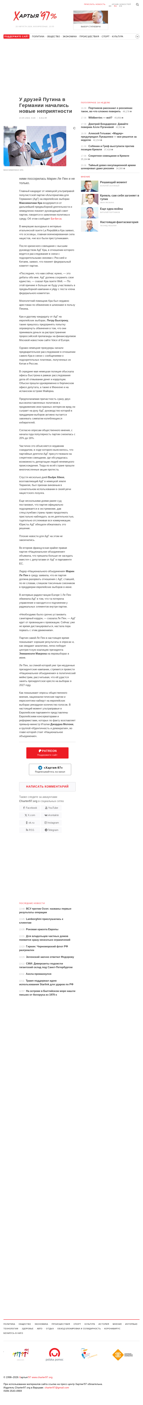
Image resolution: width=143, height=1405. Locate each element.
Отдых (50, 1329)
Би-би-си (56, 218)
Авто (40, 1329)
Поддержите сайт (47, 752)
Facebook (31, 807)
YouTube (53, 807)
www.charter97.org (42, 1377)
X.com (31, 815)
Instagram (53, 822)
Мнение (85, 177)
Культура (117, 36)
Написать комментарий (47, 786)
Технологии (10, 1329)
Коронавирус (112, 1329)
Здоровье (27, 1329)
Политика (38, 36)
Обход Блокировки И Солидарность (79, 1329)
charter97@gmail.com (57, 1387)
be (110, 6)
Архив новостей (121, 4)
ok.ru (31, 822)
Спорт (105, 36)
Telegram (53, 829)
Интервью (131, 1324)
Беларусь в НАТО (13, 1333)
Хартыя (35, 16)
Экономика (70, 36)
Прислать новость (95, 4)
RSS (31, 829)
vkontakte (53, 815)
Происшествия (89, 36)
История (104, 1324)
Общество (53, 36)
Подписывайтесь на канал (50, 769)
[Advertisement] (39, 68)
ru (115, 6)
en (120, 6)
